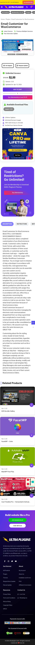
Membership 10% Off (17, 12)
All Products (5, 12)
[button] (26, 7)
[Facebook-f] (4, 561)
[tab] (7, 224)
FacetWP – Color (7, 441)
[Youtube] (15, 561)
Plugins (28, 12)
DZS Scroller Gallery (8, 411)
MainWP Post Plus (7, 472)
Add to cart (17, 89)
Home (3, 19)
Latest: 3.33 (9, 108)
